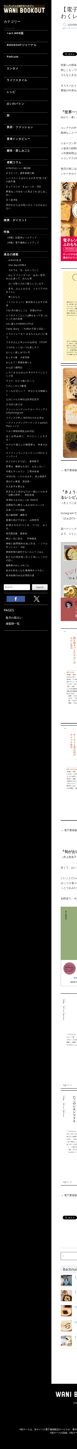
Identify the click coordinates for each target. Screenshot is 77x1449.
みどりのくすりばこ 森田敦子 (22, 461)
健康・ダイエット (15, 220)
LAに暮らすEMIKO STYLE (19, 323)
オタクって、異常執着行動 (20, 173)
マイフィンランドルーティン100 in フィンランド (27, 454)
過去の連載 (11, 254)
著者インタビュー (17, 139)
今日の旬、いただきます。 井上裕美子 (27, 476)
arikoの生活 (13, 260)
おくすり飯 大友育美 (18, 357)
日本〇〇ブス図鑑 (15, 510)
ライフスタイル (15, 80)
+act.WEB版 (14, 33)
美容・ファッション (18, 127)
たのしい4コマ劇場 (16, 385)
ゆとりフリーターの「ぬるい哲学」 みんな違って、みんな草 (27, 277)
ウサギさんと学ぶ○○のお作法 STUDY (26, 342)
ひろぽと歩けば (14, 404)
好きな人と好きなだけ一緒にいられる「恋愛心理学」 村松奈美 (27, 493)
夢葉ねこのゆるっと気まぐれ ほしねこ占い (27, 193)
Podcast (11, 56)
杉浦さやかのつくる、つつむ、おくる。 (27, 526)
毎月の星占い (14, 617)
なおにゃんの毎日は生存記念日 (22, 399)
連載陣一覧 (13, 623)
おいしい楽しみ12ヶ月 (18, 352)
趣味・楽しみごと (17, 150)
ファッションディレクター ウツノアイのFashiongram (27, 411)
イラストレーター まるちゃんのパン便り (27, 335)
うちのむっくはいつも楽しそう (22, 347)
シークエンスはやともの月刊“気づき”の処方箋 (27, 179)
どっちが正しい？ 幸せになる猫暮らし (27, 392)
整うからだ (13, 297)
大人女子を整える (15, 486)
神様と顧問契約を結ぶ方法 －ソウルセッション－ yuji (27, 545)
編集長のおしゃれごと (18, 565)
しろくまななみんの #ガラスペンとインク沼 (27, 374)
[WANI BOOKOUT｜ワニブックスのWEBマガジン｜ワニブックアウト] (24, 11)
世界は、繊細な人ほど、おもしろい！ (26, 466)
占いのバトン (14, 103)
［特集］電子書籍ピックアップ (22, 242)
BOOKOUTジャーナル (20, 45)
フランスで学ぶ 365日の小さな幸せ (25, 417)
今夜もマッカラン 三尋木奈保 (22, 471)
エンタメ (11, 68)
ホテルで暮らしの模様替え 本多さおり (27, 446)
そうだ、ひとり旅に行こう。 (21, 380)
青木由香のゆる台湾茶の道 (20, 575)
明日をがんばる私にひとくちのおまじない (27, 206)
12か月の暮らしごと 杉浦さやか (24, 310)
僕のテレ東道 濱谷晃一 (19, 481)
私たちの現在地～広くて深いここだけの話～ (27, 558)
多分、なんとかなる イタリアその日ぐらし (27, 290)
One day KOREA (16, 265)
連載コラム (12, 162)
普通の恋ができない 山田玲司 (22, 520)
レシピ (10, 92)
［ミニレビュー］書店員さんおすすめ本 (27, 303)
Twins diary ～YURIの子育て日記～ (26, 328)
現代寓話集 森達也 (16, 533)
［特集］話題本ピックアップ (21, 237)
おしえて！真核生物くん (19, 362)
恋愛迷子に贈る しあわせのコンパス (25, 504)
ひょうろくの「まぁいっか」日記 (23, 186)
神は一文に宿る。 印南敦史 (22, 538)
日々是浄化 (12, 199)
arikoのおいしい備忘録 (18, 168)
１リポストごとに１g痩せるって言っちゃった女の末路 (27, 317)
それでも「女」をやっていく (22, 270)
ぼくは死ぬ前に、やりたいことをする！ (27, 438)
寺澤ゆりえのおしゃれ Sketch (22, 499)
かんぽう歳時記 (14, 367)
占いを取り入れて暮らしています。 (26, 283)
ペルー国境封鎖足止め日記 (20, 431)
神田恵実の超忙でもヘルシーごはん (25, 551)
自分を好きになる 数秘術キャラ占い (25, 570)
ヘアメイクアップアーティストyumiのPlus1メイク (27, 424)
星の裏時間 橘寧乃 (16, 515)
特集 (7, 231)
